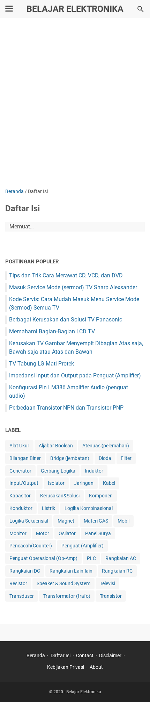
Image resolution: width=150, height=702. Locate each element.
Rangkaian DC (24, 571)
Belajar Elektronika (75, 9)
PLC (91, 558)
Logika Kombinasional (89, 508)
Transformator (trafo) (66, 596)
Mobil (123, 521)
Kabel (109, 483)
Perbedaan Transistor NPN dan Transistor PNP (66, 407)
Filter (126, 458)
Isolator (56, 483)
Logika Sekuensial (28, 521)
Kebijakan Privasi (65, 667)
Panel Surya (98, 533)
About (96, 667)
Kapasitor (20, 495)
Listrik (48, 508)
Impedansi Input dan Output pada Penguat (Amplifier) (75, 375)
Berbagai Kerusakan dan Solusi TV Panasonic (65, 319)
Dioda (105, 458)
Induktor (94, 471)
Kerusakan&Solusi (60, 495)
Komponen (101, 495)
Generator (20, 471)
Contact (84, 655)
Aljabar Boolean (56, 445)
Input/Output (23, 483)
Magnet (66, 521)
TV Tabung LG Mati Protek (41, 363)
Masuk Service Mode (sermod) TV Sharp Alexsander (73, 287)
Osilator (67, 533)
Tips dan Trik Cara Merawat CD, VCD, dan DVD (66, 275)
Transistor (111, 596)
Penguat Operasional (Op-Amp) (43, 558)
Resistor (18, 583)
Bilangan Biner (25, 458)
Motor (42, 533)
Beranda (36, 655)
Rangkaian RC (117, 571)
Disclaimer (110, 655)
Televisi (107, 583)
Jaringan (83, 483)
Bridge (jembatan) (69, 458)
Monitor (18, 533)
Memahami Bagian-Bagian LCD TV (52, 331)
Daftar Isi (60, 655)
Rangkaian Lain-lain (71, 571)
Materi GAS (96, 521)
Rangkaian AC (120, 558)
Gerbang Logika (58, 471)
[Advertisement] (75, 104)
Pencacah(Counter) (30, 545)
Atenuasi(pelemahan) (105, 445)
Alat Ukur (19, 445)
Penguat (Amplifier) (82, 545)
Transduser (21, 596)
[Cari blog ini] (140, 9)
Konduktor (20, 508)
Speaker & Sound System (63, 583)
